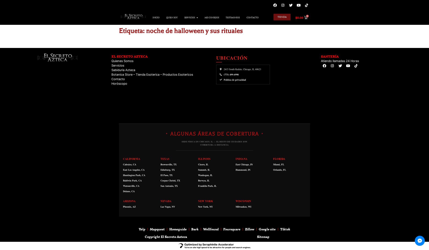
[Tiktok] (306, 5)
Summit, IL (204, 170)
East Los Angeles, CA (134, 170)
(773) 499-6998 (231, 74)
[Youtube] (298, 5)
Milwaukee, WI (243, 206)
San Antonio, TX (169, 186)
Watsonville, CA (131, 186)
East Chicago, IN (244, 164)
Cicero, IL (203, 164)
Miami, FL (278, 164)
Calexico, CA (129, 164)
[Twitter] (290, 5)
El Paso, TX (167, 175)
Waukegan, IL (205, 175)
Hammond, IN (243, 170)
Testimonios (233, 17)
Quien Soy (172, 17)
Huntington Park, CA (134, 175)
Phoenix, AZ (129, 206)
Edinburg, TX (168, 170)
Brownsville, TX (169, 164)
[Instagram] (282, 5)
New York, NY (205, 206)
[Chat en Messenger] (420, 241)
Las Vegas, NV (168, 206)
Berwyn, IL (203, 180)
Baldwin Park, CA (132, 180)
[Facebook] (275, 5)
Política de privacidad (235, 79)
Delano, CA (129, 191)
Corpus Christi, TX (170, 180)
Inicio (156, 17)
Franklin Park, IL (207, 186)
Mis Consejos (212, 17)
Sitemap (263, 236)
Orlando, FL (279, 170)
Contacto (253, 17)
